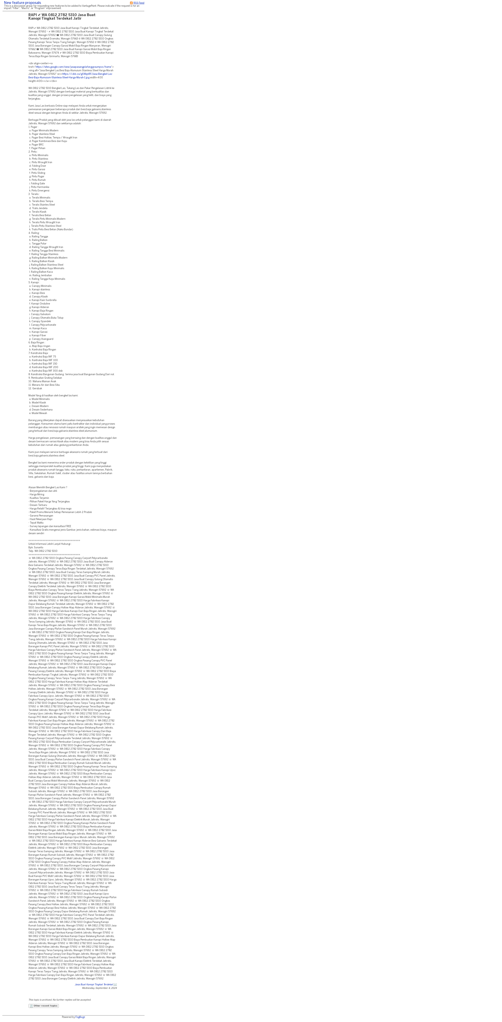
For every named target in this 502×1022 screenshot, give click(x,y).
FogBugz (80, 1017)
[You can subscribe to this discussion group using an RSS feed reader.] (131, 3)
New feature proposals (22, 3)
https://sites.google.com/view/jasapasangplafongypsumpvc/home (73, 67)
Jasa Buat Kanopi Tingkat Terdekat (94, 985)
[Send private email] (115, 985)
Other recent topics (45, 1006)
